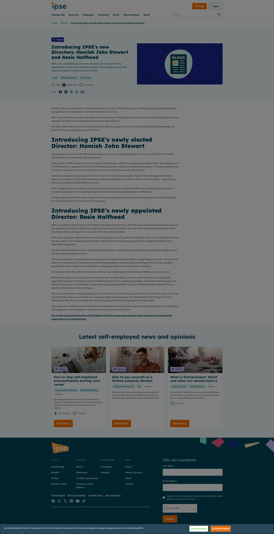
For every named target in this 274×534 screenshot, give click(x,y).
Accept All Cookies (220, 528)
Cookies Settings (198, 528)
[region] (137, 529)
